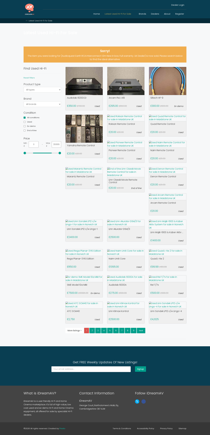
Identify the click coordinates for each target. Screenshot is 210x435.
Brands (142, 13)
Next (141, 330)
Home (96, 13)
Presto (62, 428)
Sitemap (182, 428)
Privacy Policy (166, 428)
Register (179, 13)
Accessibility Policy (145, 428)
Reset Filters (29, 78)
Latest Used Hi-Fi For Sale (118, 13)
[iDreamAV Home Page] (24, 20)
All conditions (33, 117)
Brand (27, 98)
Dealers (155, 13)
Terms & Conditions (122, 428)
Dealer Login (177, 4)
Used (29, 122)
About (167, 13)
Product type (32, 84)
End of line (32, 130)
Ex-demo (31, 126)
